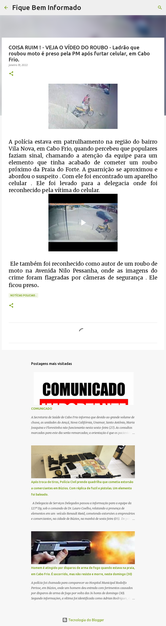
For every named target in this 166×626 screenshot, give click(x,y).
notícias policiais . (23, 295)
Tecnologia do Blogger (85, 620)
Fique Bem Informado (46, 7)
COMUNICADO (41, 408)
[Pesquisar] (87, 7)
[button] (11, 74)
